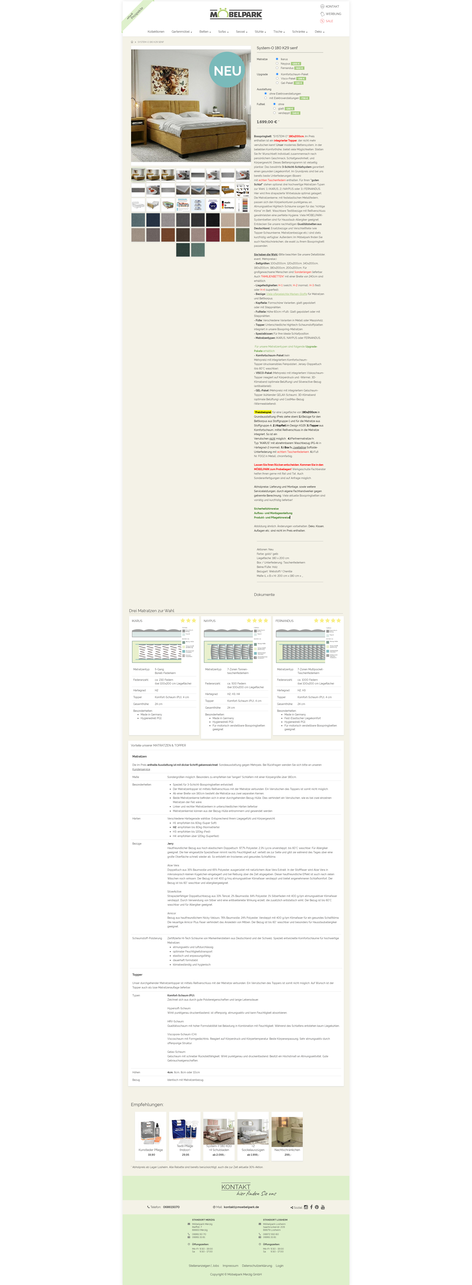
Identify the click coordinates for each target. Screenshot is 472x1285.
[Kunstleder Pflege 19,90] (150, 1131)
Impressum (230, 1265)
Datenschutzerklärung (257, 1265)
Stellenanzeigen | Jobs (204, 1265)
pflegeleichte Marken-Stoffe (286, 293)
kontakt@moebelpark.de (241, 1207)
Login (279, 1265)
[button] (138, 106)
